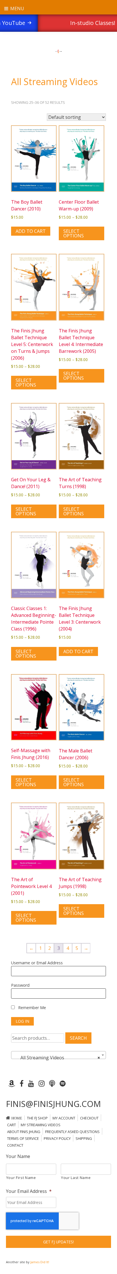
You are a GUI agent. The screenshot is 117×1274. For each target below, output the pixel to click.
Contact (15, 1145)
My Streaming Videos (40, 1124)
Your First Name (21, 1177)
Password (20, 985)
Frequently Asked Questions (72, 1131)
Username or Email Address (37, 962)
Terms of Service (23, 1138)
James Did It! (39, 1262)
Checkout (89, 1118)
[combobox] (58, 1055)
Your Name (18, 1156)
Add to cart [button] (31, 231)
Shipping (84, 1138)
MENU (16, 8)
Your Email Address (29, 1191)
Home (16, 1118)
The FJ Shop (37, 1118)
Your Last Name (76, 1177)
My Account (64, 1118)
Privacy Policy (57, 1138)
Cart (11, 1124)
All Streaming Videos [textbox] (57, 1057)
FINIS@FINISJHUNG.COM (53, 1103)
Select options (73, 233)
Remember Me (31, 1007)
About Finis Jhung (23, 1131)
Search (78, 1038)
